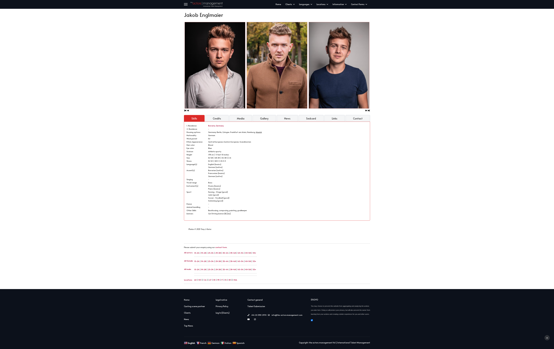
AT (210, 280)
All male (187, 269)
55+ (254, 252)
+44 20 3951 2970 (258, 315)
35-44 (225, 252)
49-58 (248, 252)
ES (226, 280)
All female (188, 261)
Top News (188, 325)
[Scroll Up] (547, 337)
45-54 (240, 252)
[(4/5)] (226, 65)
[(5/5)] (288, 65)
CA (205, 280)
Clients (288, 4)
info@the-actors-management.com (287, 315)
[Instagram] (255, 319)
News (186, 319)
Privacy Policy (222, 306)
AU (195, 280)
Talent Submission (256, 306)
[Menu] (186, 4)
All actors (188, 252)
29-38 (218, 252)
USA (235, 280)
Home (278, 4)
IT (222, 280)
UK (230, 280)
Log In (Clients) (223, 312)
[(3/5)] (350, 65)
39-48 (233, 252)
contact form (221, 247)
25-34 (211, 252)
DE (214, 280)
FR (218, 280)
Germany (220, 125)
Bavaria (211, 125)
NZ (200, 280)
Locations (321, 4)
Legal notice (221, 299)
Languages (304, 4)
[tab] (194, 118)
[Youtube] (249, 319)
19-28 (203, 252)
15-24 (196, 252)
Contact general (255, 299)
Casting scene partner (194, 306)
